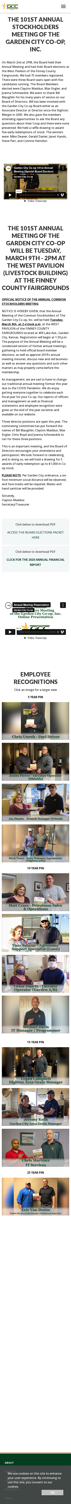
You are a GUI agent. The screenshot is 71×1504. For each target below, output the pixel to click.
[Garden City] (9, 6)
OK (52, 1493)
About (9, 1462)
